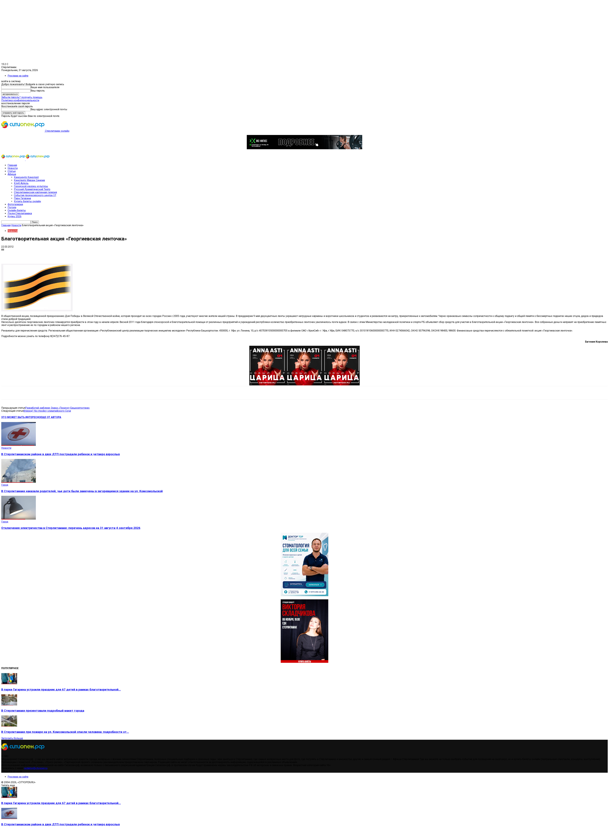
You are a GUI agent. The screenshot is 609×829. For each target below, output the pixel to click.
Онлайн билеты (17, 210)
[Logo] (13, 159)
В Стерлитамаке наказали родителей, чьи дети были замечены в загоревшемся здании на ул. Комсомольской (82, 491)
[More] (100, 254)
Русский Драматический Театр (32, 189)
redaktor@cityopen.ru (35, 768)
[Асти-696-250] (304, 384)
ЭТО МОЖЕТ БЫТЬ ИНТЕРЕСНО (21, 417)
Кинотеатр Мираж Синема (29, 180)
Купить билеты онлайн (27, 201)
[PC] (304, 148)
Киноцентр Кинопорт (26, 177)
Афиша (12, 174)
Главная (12, 165)
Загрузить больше (12, 738)
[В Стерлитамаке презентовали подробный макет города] (9, 704)
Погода (12, 207)
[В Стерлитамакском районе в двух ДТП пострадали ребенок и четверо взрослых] (18, 444)
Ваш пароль (38, 90)
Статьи (12, 171)
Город (4, 484)
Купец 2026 (14, 216)
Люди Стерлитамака (20, 213)
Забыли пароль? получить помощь (21, 97)
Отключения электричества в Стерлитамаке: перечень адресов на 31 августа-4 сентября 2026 (70, 528)
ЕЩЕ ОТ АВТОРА (51, 417)
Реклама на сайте (18, 75)
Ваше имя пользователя (45, 87)
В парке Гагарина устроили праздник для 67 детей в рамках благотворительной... (61, 689)
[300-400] (304, 595)
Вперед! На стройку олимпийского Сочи (47, 410)
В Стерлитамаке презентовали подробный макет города (42, 710)
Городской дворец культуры (31, 186)
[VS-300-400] (304, 661)
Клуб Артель (21, 183)
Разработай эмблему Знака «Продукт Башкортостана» (57, 407)
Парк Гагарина (22, 198)
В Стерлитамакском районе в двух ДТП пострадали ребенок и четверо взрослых (60, 454)
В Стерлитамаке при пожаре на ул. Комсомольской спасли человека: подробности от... (65, 732)
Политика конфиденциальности (20, 100)
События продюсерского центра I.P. (35, 195)
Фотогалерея (15, 204)
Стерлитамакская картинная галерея (35, 192)
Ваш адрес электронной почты (49, 109)
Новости (13, 168)
